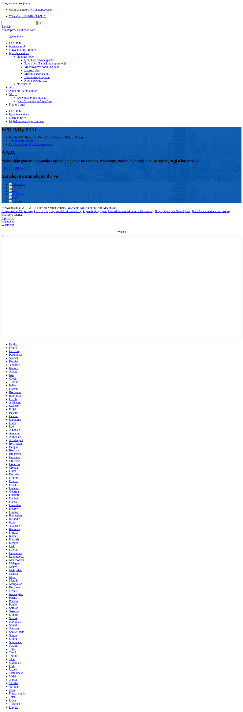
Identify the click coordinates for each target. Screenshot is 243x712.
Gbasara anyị (17, 46)
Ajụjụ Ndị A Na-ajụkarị (23, 90)
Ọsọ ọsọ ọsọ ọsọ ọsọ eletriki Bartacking (58, 211)
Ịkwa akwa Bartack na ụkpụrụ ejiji (45, 63)
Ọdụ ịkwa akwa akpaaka (39, 60)
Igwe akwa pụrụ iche (37, 77)
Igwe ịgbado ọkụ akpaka (31, 97)
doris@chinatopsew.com (38, 9)
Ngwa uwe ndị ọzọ (35, 80)
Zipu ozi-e (8, 218)
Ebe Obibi (15, 42)
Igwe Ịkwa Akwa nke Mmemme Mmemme (126, 211)
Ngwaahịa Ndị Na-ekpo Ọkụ (84, 207)
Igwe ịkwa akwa (19, 53)
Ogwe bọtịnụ (91, 211)
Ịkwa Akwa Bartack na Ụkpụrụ (211, 211)
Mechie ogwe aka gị (36, 73)
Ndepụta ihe (24, 84)
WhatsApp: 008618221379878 (27, 16)
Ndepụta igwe (25, 56)
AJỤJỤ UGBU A (12, 168)
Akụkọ (13, 87)
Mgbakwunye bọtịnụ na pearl (42, 66)
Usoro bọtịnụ (32, 70)
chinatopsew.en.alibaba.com (18, 30)
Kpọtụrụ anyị (17, 104)
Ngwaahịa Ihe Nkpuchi (23, 49)
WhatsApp (8, 221)
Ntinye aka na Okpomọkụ (17, 211)
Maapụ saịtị (110, 207)
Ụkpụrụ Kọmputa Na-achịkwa (172, 211)
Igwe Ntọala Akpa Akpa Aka (34, 101)
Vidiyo (13, 94)
